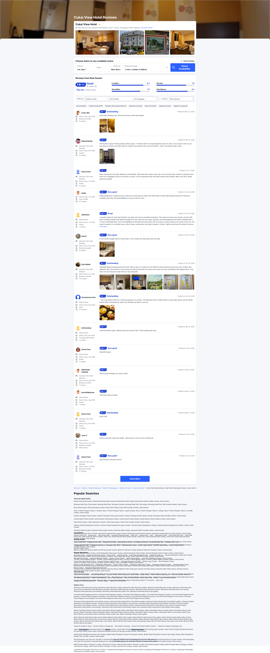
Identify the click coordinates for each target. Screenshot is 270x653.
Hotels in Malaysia (94, 488)
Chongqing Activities (141, 542)
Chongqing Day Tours (81, 545)
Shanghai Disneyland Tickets (131, 561)
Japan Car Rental (80, 542)
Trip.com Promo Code (81, 574)
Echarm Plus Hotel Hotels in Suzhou (144, 626)
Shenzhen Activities (156, 542)
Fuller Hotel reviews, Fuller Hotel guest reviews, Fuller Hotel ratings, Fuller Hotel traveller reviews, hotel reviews (112, 522)
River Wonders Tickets (166, 561)
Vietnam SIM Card (80, 535)
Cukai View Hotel (138, 488)
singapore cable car (156, 555)
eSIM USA (134, 535)
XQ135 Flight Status (177, 545)
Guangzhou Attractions (103, 564)
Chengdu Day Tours (113, 545)
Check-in (80, 66)
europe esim (92, 535)
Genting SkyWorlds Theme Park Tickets (178, 555)
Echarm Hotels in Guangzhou (103, 626)
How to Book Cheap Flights (160, 574)
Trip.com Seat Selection (167, 577)
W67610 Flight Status (81, 548)
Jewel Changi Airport (133, 558)
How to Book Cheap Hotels (140, 574)
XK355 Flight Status (145, 545)
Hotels (84, 488)
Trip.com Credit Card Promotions (118, 574)
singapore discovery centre (95, 555)
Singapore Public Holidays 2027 (85, 581)
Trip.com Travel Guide (131, 577)
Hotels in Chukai (125, 488)
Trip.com (77, 488)
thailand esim (143, 535)
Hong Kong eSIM (104, 535)
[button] (222, 3)
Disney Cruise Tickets (116, 558)
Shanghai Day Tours (172, 542)
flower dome (111, 555)
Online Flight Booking (115, 577)
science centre (122, 555)
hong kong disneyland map (138, 555)
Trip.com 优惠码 (102, 581)
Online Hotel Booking (99, 577)
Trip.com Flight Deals (97, 574)
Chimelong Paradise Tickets (161, 564)
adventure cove (79, 555)
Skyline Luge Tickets (150, 561)
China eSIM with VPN (176, 535)
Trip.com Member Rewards (180, 574)
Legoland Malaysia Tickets (98, 558)
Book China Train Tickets (149, 577)
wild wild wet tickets (81, 558)
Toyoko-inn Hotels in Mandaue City (170, 626)
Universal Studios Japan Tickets (108, 561)
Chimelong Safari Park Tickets (140, 564)
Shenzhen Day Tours (129, 545)
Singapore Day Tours (97, 545)
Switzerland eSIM (161, 535)
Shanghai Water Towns (181, 564)
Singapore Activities (94, 542)
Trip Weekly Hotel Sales (82, 577)
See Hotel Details (147, 28)
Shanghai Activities (109, 542)
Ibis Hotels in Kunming (122, 626)
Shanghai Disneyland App (120, 535)
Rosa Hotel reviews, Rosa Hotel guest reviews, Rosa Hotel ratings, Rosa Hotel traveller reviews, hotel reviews (111, 507)
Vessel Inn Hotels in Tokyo (83, 626)
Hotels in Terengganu (110, 488)
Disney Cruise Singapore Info (84, 564)
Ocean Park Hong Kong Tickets (84, 561)
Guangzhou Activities (125, 542)
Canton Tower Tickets (120, 564)
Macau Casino (79, 568)
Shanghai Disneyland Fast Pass (96, 568)
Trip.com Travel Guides (118, 581)
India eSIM (188, 535)
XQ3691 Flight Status (160, 545)
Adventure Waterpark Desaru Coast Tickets (157, 558)
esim (151, 535)
